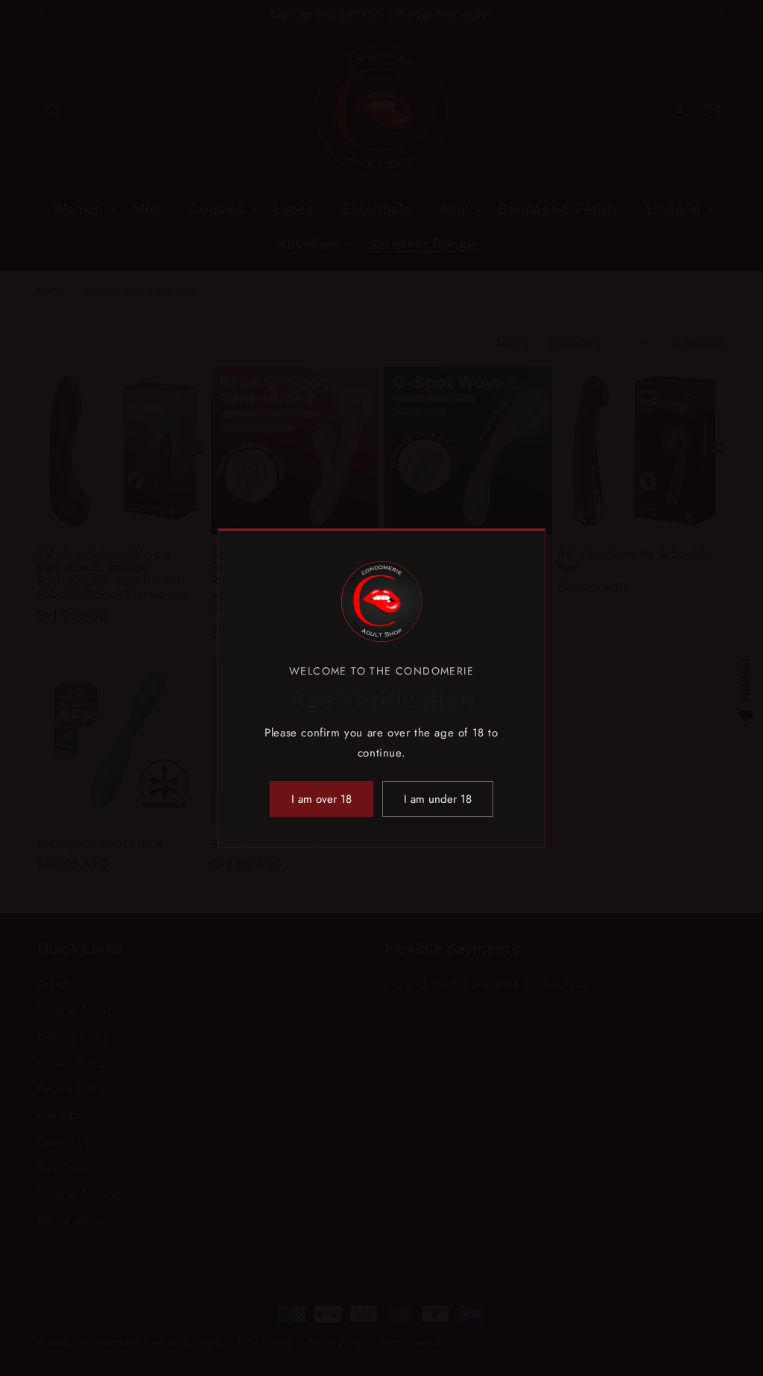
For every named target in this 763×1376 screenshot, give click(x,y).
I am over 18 (321, 799)
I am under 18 (438, 799)
